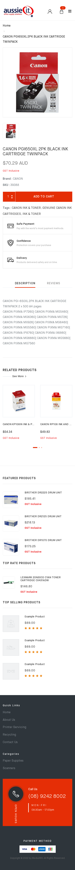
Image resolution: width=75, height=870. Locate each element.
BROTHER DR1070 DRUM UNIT (43, 540)
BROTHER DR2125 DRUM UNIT (43, 516)
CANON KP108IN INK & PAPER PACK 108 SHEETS (32, 424)
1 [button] (35, 447)
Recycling (9, 734)
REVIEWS (53, 283)
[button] (61, 12)
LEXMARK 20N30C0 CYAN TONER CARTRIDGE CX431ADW (40, 579)
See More (18, 376)
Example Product (35, 616)
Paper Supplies (13, 760)
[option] (37, 82)
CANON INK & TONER (26, 208)
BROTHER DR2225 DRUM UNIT (43, 492)
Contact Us (10, 742)
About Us (9, 720)
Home (7, 25)
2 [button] (39, 447)
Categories (11, 754)
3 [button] (41, 447)
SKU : (6, 185)
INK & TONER (32, 214)
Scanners (9, 768)
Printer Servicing (14, 727)
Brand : (7, 178)
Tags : (7, 208)
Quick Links (11, 705)
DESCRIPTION (25, 283)
